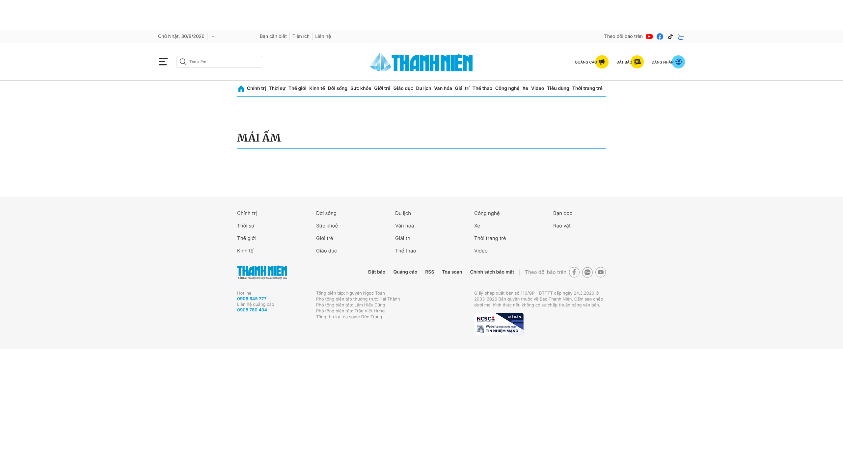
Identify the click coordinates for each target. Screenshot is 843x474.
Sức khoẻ (327, 226)
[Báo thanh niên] (421, 61)
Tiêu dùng (558, 88)
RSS (429, 272)
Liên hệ (323, 36)
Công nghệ (507, 88)
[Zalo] (681, 36)
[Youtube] (649, 36)
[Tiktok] (670, 36)
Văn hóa (443, 88)
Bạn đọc (562, 213)
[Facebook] (660, 36)
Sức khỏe (360, 88)
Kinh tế (317, 88)
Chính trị (256, 88)
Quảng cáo (405, 272)
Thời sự (277, 88)
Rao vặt (562, 226)
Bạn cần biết (273, 36)
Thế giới (297, 88)
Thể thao (482, 88)
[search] (219, 62)
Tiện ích (301, 36)
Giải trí (462, 88)
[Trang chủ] (241, 88)
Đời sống (337, 88)
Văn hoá (404, 226)
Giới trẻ (382, 88)
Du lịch (423, 88)
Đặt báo (376, 272)
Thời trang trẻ (587, 88)
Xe (525, 88)
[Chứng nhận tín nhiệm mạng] (499, 324)
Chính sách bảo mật (492, 272)
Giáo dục (403, 88)
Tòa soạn (452, 272)
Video (537, 88)
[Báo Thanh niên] (262, 272)
